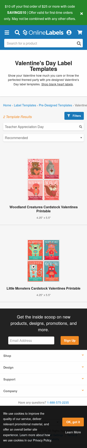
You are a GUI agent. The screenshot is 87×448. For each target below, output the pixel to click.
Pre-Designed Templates (55, 105)
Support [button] (9, 379)
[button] (7, 32)
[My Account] (69, 32)
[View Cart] (79, 32)
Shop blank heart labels (57, 84)
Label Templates (25, 105)
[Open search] (79, 43)
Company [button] (10, 391)
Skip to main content (15, 15)
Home (7, 105)
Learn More (73, 432)
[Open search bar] (17, 32)
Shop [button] (7, 356)
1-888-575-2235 (58, 402)
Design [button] (8, 367)
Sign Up (70, 340)
